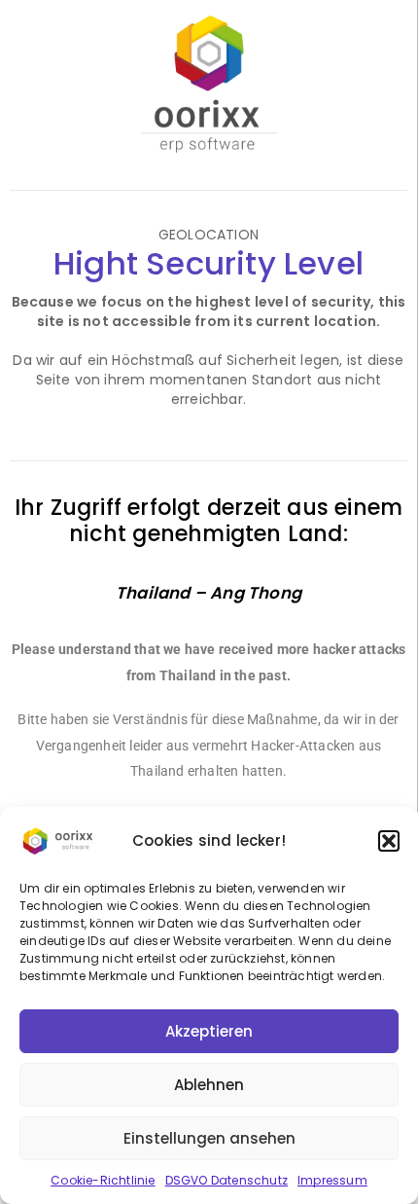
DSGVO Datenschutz (226, 1180)
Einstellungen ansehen (209, 1138)
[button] (389, 841)
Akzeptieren (209, 1031)
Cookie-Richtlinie (103, 1180)
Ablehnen (209, 1085)
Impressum (332, 1180)
